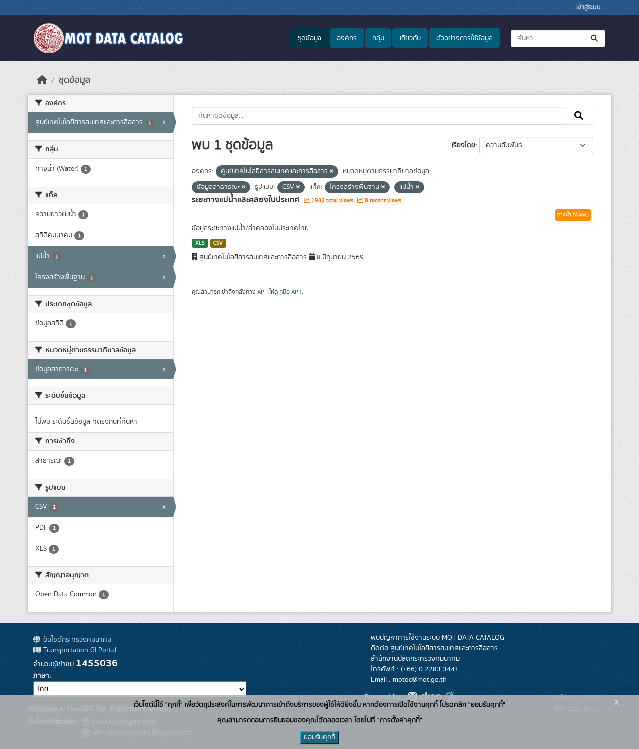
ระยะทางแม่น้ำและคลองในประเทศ (246, 199)
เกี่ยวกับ (410, 38)
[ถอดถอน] (331, 172)
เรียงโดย (463, 145)
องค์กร (347, 38)
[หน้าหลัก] (42, 80)
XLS (200, 243)
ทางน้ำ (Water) (573, 214)
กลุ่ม (378, 38)
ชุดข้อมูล (309, 38)
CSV (218, 243)
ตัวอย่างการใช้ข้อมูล (464, 38)
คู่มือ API (289, 291)
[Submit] (595, 38)
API (261, 291)
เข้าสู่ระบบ (588, 7)
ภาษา (41, 676)
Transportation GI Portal (78, 650)
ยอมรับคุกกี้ (319, 737)
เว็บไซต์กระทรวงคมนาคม (75, 640)
